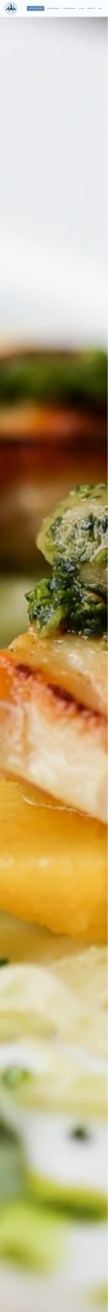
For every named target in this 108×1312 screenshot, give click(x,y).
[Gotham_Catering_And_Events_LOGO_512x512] (11, 3)
